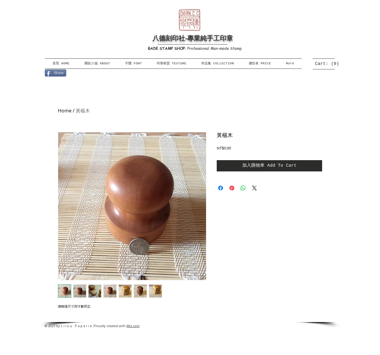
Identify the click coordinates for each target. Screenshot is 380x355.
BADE (153, 48)
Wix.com (133, 326)
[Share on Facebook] (220, 188)
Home (65, 110)
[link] (325, 63)
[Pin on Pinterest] (231, 188)
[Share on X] (254, 188)
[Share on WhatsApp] (243, 188)
